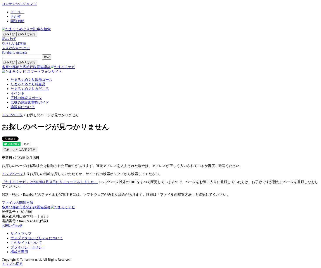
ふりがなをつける (16, 48)
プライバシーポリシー (27, 247)
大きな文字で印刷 (24, 149)
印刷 (6, 149)
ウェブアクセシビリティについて (36, 238)
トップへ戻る (12, 264)
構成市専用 (19, 252)
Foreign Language (14, 52)
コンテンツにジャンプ (19, 4)
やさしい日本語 (14, 43)
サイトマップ (20, 233)
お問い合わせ (12, 225)
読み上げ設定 (26, 34)
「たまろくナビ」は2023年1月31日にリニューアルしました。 (50, 182)
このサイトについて (26, 242)
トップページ (12, 115)
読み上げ (9, 34)
